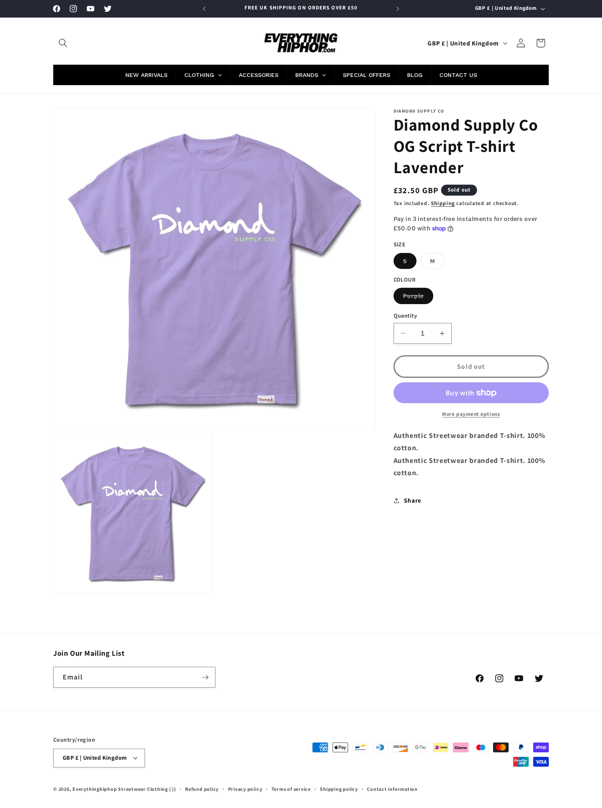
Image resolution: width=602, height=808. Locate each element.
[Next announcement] (398, 8)
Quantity (405, 315)
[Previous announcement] (204, 8)
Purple (418, 297)
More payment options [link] (471, 414)
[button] (63, 43)
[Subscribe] (205, 677)
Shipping (443, 203)
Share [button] (412, 500)
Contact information (392, 789)
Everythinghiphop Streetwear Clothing (120, 789)
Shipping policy (339, 789)
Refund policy (202, 789)
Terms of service (291, 789)
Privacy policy (245, 789)
